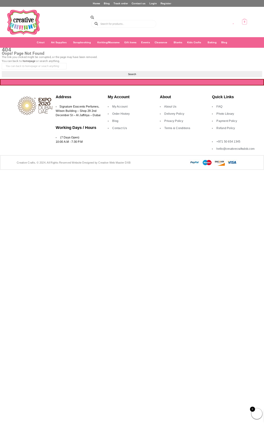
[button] (41, 42)
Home (96, 3)
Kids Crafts (194, 42)
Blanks (178, 42)
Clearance (161, 42)
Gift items (130, 42)
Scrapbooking (82, 42)
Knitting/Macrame (108, 42)
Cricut (41, 42)
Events (145, 42)
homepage (29, 60)
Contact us (139, 3)
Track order (121, 3)
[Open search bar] (92, 18)
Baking (212, 42)
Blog (107, 3)
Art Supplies (59, 42)
